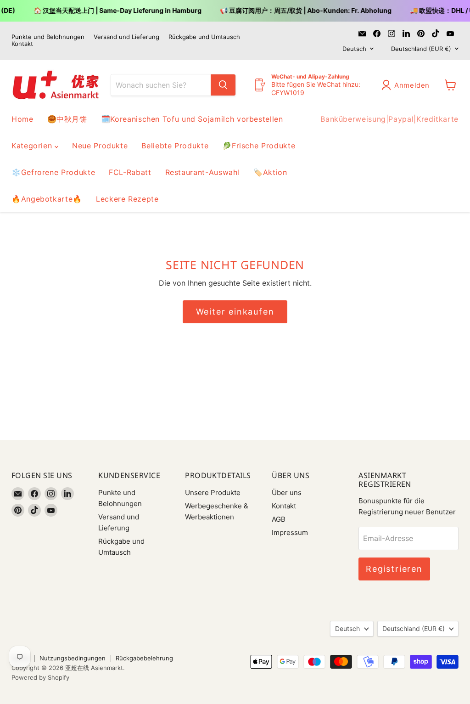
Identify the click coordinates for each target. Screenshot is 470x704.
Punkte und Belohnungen (47, 37)
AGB (278, 519)
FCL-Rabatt (130, 172)
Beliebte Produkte (174, 145)
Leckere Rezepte (127, 198)
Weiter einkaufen (235, 311)
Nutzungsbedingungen (72, 658)
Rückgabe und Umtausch (204, 37)
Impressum (290, 532)
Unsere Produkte (213, 492)
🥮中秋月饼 (67, 119)
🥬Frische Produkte (258, 145)
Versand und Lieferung (126, 37)
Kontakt (22, 43)
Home (22, 119)
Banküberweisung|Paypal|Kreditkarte (389, 119)
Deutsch (354, 48)
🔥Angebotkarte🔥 (46, 198)
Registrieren (394, 569)
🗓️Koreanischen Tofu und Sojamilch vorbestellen (192, 119)
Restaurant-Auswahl (202, 172)
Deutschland (421, 48)
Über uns (287, 492)
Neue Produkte (100, 145)
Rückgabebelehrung (144, 658)
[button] (407, 84)
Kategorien (33, 145)
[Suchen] (223, 85)
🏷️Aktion (270, 172)
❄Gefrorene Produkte (53, 172)
